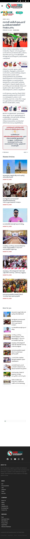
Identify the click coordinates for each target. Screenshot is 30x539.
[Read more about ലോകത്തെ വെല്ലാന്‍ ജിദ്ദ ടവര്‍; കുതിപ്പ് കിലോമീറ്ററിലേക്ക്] (15, 166)
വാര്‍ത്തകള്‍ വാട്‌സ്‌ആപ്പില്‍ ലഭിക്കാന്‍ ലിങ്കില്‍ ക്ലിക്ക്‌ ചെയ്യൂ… (15, 128)
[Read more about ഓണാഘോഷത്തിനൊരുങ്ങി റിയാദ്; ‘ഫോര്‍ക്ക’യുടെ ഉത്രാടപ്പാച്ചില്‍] (15, 285)
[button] (2, 6)
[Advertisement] (15, 403)
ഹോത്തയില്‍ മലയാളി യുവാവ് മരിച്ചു (13, 224)
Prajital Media (21, 532)
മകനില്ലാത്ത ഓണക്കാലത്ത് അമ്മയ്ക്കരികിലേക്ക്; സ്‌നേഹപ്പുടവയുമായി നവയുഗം (12, 200)
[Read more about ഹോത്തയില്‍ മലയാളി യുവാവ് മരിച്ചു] (15, 215)
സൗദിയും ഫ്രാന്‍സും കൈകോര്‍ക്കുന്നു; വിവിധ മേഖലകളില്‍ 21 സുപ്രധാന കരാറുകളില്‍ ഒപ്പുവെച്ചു (14, 247)
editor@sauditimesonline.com (13, 136)
